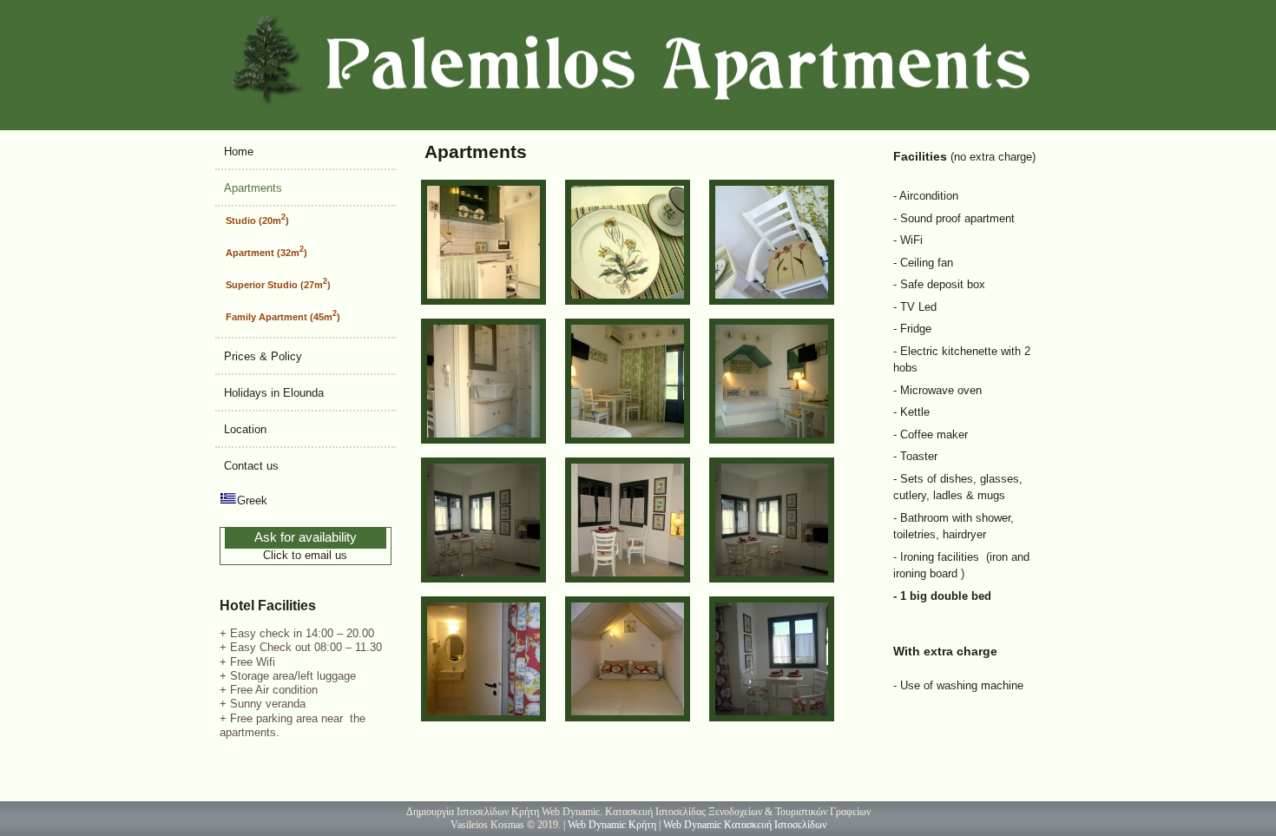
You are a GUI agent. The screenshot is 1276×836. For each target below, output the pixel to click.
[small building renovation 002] (627, 439)
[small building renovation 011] (771, 439)
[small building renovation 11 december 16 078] (771, 300)
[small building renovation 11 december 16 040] (771, 717)
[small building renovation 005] (483, 300)
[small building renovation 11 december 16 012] (483, 717)
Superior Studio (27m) (278, 283)
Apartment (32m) (266, 251)
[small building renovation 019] (627, 300)
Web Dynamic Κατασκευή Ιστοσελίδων (744, 825)
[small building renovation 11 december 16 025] (627, 717)
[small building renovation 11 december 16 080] (483, 439)
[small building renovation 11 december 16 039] (483, 578)
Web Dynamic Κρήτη (612, 825)
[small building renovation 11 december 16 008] (627, 578)
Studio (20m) (257, 219)
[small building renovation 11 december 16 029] (771, 578)
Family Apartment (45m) (283, 315)
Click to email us (305, 555)
